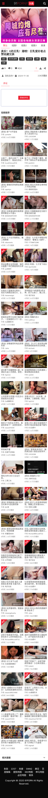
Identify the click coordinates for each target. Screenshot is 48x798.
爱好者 (29, 59)
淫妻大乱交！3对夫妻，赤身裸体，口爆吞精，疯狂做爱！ (36, 398)
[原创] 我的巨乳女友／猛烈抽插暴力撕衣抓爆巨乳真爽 (36, 715)
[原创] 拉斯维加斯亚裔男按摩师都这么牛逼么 (12, 212)
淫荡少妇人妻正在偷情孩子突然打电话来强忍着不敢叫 (36, 424)
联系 (31, 775)
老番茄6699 (9, 534)
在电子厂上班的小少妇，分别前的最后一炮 (36, 689)
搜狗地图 (17, 772)
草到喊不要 (5, 449)
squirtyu (8, 189)
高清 (43, 45)
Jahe (7, 348)
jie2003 (31, 163)
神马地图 (40, 772)
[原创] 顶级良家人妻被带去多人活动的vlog (36, 133)
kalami (31, 666)
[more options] (44, 757)
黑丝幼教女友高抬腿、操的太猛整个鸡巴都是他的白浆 (12, 265)
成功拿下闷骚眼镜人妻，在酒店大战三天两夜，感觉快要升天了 (12, 372)
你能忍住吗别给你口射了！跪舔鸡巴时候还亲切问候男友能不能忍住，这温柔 (12, 557)
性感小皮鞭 (33, 507)
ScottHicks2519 (11, 163)
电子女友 (32, 295)
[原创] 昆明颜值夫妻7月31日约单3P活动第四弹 (12, 503)
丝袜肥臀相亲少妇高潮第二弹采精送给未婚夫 (36, 371)
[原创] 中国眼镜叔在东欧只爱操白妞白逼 (36, 212)
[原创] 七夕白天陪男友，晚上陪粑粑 (12, 239)
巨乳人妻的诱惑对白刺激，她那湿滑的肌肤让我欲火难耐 (36, 531)
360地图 (29, 772)
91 (23, 3)
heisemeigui (9, 295)
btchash (32, 348)
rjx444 (31, 375)
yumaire (8, 134)
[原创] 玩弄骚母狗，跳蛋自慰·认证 (12, 609)
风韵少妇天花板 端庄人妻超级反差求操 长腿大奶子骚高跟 (11, 584)
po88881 (8, 269)
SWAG (29, 768)
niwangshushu (10, 613)
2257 (13, 768)
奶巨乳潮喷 (13, 59)
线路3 (34, 45)
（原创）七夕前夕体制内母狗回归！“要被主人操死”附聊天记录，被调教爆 (36, 240)
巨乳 (22, 59)
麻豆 (37, 768)
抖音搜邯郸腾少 (10, 664)
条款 (6, 768)
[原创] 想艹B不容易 (9, 132)
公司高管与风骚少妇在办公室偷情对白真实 (12, 397)
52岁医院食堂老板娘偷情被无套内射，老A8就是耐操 (35, 584)
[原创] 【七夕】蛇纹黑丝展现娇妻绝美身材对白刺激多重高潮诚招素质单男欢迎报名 (36, 346)
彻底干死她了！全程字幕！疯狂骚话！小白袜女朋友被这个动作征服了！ (36, 663)
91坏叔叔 (8, 560)
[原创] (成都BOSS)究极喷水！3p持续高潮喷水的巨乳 (11, 690)
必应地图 (22, 775)
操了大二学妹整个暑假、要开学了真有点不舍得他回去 (36, 159)
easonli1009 (9, 428)
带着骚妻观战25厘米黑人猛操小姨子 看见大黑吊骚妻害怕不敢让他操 (35, 557)
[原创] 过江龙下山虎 (9, 661)
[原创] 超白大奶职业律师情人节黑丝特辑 (36, 186)
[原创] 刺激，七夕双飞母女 (36, 264)
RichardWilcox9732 (36, 534)
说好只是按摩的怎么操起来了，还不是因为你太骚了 (36, 636)
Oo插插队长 (9, 322)
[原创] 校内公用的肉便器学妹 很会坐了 (36, 609)
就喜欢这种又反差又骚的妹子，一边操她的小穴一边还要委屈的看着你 (12, 319)
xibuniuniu (9, 242)
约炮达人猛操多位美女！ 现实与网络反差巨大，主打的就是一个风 (12, 293)
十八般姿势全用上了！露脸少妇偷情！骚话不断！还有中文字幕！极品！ (12, 716)
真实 (3, 59)
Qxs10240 (32, 267)
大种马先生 (33, 479)
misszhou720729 (35, 719)
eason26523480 (11, 692)
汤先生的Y (9, 76)
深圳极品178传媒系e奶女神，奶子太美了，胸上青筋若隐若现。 (36, 293)
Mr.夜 (7, 507)
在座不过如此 (10, 452)
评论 (5, 83)
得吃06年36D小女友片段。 (10, 477)
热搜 (21, 768)
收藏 (43, 59)
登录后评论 (24, 98)
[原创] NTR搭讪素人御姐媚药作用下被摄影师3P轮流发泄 (12, 743)
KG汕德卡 (32, 428)
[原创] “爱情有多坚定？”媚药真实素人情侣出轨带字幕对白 (36, 451)
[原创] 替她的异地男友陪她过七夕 (12, 186)
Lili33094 (32, 136)
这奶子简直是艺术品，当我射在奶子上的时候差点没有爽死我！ (12, 637)
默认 (5, 45)
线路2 (24, 45)
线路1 (14, 45)
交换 (3, 63)
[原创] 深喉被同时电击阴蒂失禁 (12, 344)
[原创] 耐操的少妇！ (33, 476)
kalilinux (32, 320)
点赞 (37, 59)
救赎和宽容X (33, 189)
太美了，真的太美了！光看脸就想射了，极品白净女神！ (12, 160)
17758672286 (34, 242)
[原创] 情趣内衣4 (32, 317)
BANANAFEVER (11, 216)
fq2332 (8, 375)
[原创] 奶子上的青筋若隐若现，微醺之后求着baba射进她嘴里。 (36, 504)
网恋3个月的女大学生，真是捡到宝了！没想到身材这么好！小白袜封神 (12, 425)
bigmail (31, 745)
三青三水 (8, 481)
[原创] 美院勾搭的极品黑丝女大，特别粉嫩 (12, 530)
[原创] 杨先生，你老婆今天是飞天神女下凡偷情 (36, 742)
